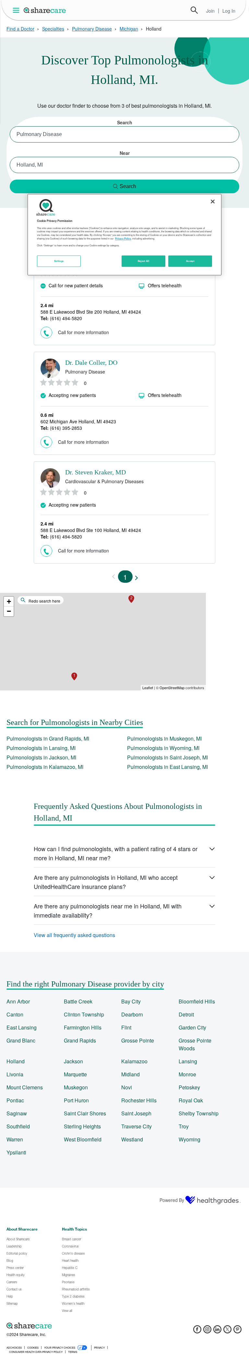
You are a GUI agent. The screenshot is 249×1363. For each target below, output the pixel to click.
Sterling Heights (82, 1126)
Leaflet (147, 687)
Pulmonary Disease (92, 28)
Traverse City (136, 1126)
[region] (124, 235)
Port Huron (76, 1100)
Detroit (186, 1014)
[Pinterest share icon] (237, 1331)
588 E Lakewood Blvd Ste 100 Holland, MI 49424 (91, 530)
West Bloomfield (82, 1139)
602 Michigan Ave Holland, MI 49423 (78, 421)
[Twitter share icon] (227, 1331)
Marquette (75, 1074)
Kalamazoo (134, 1061)
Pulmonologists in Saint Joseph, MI (167, 757)
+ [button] (9, 601)
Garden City (192, 1027)
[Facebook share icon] (197, 1331)
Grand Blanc (20, 1040)
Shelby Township (199, 1113)
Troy (184, 1126)
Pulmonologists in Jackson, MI (41, 757)
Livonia (14, 1074)
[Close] (213, 202)
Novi (126, 1087)
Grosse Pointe (137, 1040)
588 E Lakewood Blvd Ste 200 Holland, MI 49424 (91, 311)
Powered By (172, 1200)
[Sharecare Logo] (45, 10)
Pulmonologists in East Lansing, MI (167, 766)
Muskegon (76, 1087)
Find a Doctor (20, 28)
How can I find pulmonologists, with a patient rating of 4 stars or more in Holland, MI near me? (115, 853)
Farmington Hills (82, 1027)
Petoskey (189, 1087)
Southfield (18, 1126)
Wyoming (189, 1139)
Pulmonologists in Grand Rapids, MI (47, 738)
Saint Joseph (136, 1113)
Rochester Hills (139, 1100)
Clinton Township (84, 1014)
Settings (59, 261)
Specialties (53, 28)
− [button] (9, 611)
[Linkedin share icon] (217, 1331)
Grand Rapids (80, 1040)
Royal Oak (191, 1100)
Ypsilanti (16, 1152)
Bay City (131, 1001)
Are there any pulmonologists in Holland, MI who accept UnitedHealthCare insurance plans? (106, 882)
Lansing (188, 1061)
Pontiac (15, 1100)
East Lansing (21, 1027)
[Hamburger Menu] (17, 10)
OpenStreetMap (172, 687)
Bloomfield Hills (197, 1001)
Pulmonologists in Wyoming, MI (163, 748)
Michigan (129, 28)
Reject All (143, 261)
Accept (190, 261)
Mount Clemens (24, 1087)
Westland (132, 1139)
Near (125, 153)
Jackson (73, 1061)
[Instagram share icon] (207, 1331)
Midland (130, 1074)
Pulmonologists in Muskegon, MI (164, 738)
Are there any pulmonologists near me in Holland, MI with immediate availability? (108, 910)
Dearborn (132, 1014)
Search (194, 10)
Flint (126, 1027)
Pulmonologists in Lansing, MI (41, 748)
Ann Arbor (18, 1001)
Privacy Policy (123, 238)
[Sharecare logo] (77, 1325)
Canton (14, 1014)
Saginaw (16, 1113)
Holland (15, 1061)
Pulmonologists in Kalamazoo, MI (44, 766)
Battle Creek (78, 1001)
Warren (14, 1139)
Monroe (187, 1074)
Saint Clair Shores (85, 1113)
